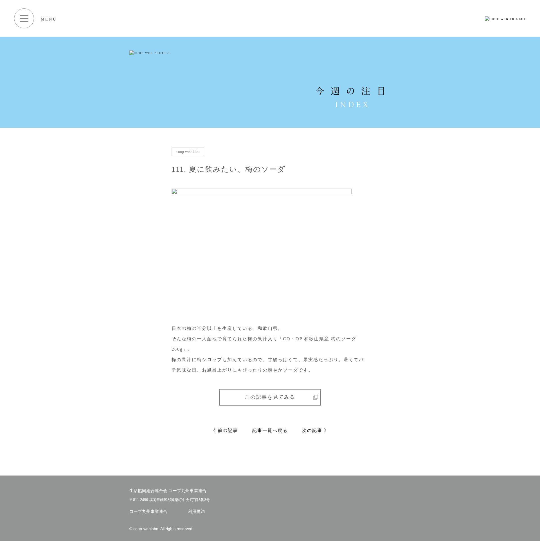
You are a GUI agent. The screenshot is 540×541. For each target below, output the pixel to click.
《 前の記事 (224, 430)
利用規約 (196, 511)
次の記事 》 (315, 430)
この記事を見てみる (270, 397)
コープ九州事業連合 (148, 511)
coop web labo (187, 152)
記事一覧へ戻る (270, 430)
